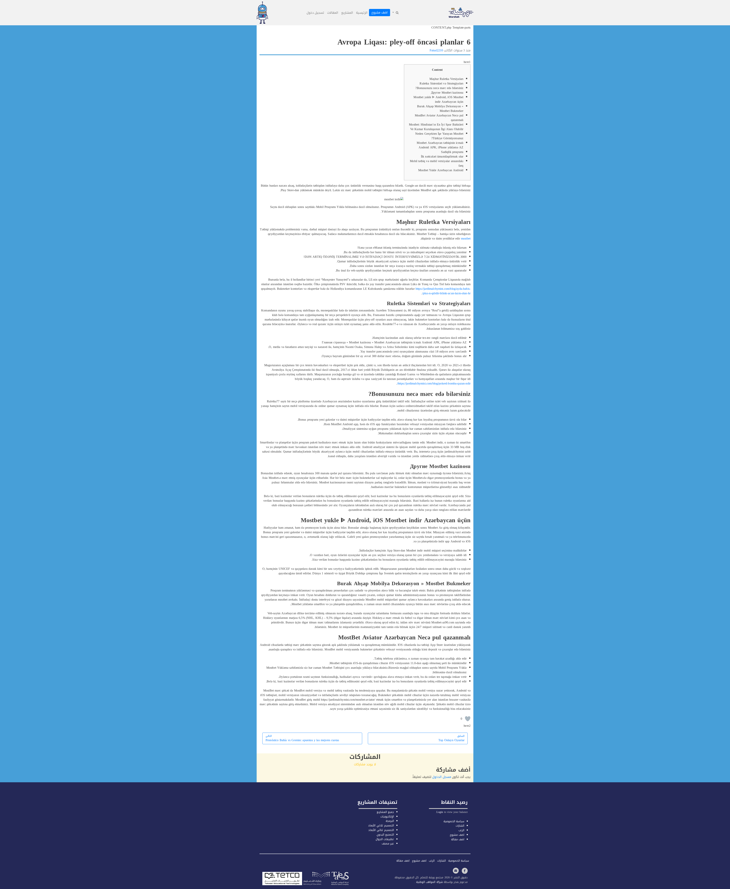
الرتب (461, 830)
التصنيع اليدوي (385, 834)
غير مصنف (388, 843)
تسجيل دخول (315, 13)
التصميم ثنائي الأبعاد (381, 830)
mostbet (466, 238)
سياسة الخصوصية (454, 821)
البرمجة (390, 821)
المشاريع (347, 13)
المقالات (332, 13)
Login (439, 812)
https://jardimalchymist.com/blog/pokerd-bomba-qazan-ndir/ (434, 383)
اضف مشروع (379, 12)
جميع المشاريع (385, 812)
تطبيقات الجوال (385, 839)
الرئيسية (361, 13)
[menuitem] (395, 13)
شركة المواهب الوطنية (429, 882)
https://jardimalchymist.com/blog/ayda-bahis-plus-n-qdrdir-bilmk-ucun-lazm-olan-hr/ (443, 291)
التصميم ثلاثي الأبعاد (381, 825)
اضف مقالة (457, 839)
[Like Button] (468, 719)
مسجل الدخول (441, 777)
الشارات (460, 825)
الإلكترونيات (387, 816)
